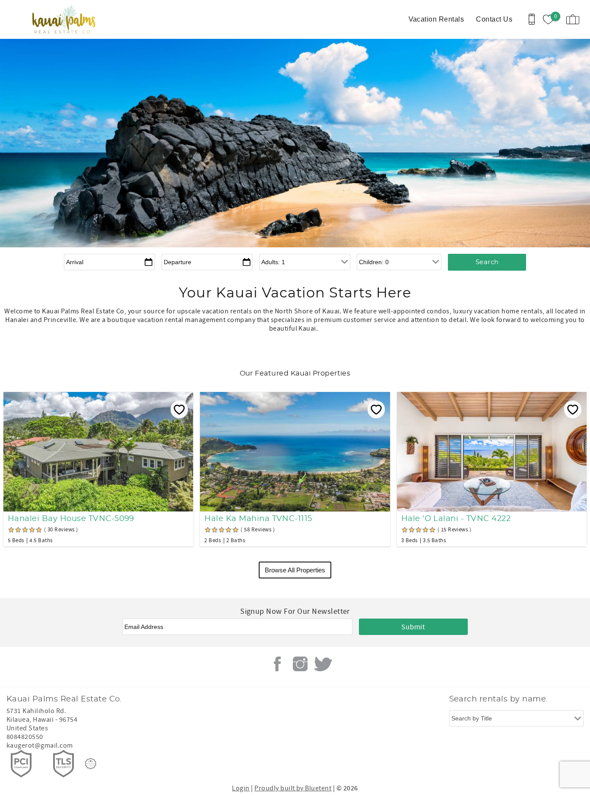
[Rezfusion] (91, 763)
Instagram (300, 664)
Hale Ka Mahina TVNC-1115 (258, 519)
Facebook (277, 664)
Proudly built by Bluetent (292, 788)
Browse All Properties (295, 570)
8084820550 (24, 737)
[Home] (66, 19)
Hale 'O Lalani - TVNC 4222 (456, 519)
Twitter (323, 664)
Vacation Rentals (436, 19)
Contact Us (494, 19)
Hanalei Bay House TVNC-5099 (71, 519)
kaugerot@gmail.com (39, 745)
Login (240, 788)
